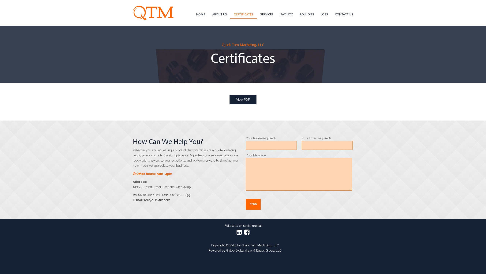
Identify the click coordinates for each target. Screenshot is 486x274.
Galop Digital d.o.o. (239, 250)
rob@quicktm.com (157, 200)
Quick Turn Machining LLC (153, 13)
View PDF (243, 99)
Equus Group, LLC (269, 250)
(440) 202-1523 (149, 195)
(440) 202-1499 (180, 195)
